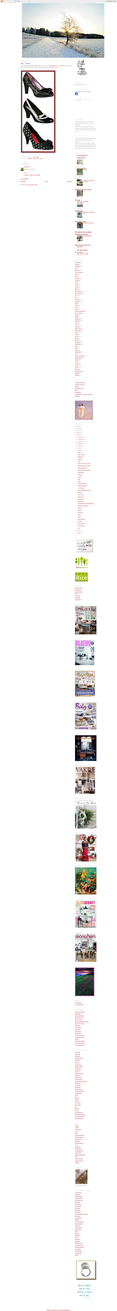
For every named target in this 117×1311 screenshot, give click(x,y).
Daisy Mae (77, 1029)
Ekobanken (77, 1208)
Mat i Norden (78, 1153)
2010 (78, 432)
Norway (77, 336)
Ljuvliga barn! (81, 488)
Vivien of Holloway (79, 1045)
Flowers (77, 305)
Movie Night (78, 330)
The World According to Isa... (84, 245)
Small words (80, 501)
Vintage (77, 367)
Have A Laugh (78, 313)
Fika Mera (77, 1141)
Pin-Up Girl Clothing (80, 1035)
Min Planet (77, 1241)
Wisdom (77, 375)
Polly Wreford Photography (84, 470)
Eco (76, 295)
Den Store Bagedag (79, 1135)
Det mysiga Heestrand (82, 155)
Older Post (69, 181)
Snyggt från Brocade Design (84, 490)
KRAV (76, 1237)
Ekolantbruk (78, 1212)
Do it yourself (78, 293)
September (80, 443)
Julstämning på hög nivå (88, 222)
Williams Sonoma (79, 1118)
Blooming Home (79, 1058)
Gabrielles (77, 1071)
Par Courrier (78, 1103)
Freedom (80, 474)
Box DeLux (77, 1060)
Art (75, 268)
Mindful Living (78, 1243)
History (76, 317)
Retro (76, 348)
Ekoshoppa (77, 1216)
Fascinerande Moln (82, 483)
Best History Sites (79, 388)
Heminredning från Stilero (81, 1081)
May (79, 530)
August (80, 446)
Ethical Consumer (79, 1222)
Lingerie (77, 322)
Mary (79, 479)
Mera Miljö (77, 1239)
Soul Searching (78, 358)
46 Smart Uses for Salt (80, 382)
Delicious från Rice (82, 468)
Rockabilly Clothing (80, 1037)
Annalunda (77, 1054)
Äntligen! (85, 169)
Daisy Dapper (78, 1027)
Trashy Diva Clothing (80, 1043)
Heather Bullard (78, 1079)
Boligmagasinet (78, 588)
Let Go (79, 514)
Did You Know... (79, 291)
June (79, 450)
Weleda (76, 1255)
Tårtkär (79, 452)
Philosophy (77, 342)
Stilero (76, 1110)
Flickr (76, 593)
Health (76, 315)
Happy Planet (78, 1229)
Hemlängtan (78, 1083)
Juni (79, 528)
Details (76, 289)
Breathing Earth (78, 1198)
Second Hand (78, 352)
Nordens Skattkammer (80, 1155)
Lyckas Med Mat (79, 1151)
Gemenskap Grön (79, 1224)
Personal (35, 158)
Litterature (77, 326)
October (80, 441)
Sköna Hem (77, 597)
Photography (78, 344)
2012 (78, 428)
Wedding (77, 373)
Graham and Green (79, 1073)
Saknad (79, 510)
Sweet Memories (79, 1112)
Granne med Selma (81, 168)
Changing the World (82, 485)
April (79, 533)
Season (76, 350)
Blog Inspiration (79, 272)
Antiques (77, 264)
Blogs (76, 274)
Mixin (76, 1095)
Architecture (78, 266)
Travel (76, 361)
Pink (76, 346)
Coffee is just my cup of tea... (84, 463)
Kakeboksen (78, 1147)
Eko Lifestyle (78, 1206)
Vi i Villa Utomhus (79, 1004)
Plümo (79, 481)
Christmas (77, 280)
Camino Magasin (79, 1200)
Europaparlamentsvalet (83, 505)
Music (76, 332)
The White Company (80, 1114)
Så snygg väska (81, 523)
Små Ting (77, 1108)
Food (76, 307)
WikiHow (77, 396)
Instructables (78, 392)
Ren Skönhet (78, 1249)
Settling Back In (80, 246)
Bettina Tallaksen (78, 91)
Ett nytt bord (86, 201)
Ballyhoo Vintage (79, 1017)
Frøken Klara (78, 1069)
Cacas (76, 1131)
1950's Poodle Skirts (79, 1012)
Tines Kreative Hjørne (82, 250)
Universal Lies (81, 525)
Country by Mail (79, 1066)
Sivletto (77, 1039)
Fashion (30, 158)
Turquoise (77, 363)
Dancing (80, 508)
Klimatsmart (78, 1235)
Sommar (80, 492)
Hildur (76, 1231)
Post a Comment (24, 178)
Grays (76, 1145)
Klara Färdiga (78, 1149)
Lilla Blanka (80, 210)
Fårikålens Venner (79, 1143)
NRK (76, 1156)
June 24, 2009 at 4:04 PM (32, 175)
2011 (78, 430)
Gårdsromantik (78, 1077)
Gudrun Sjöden (78, 1227)
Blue (76, 276)
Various (77, 365)
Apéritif (77, 1125)
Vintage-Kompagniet (80, 1116)
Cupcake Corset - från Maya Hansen (86, 503)
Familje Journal (78, 1139)
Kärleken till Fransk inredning (84, 189)
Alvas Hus (77, 1052)
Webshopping (78, 371)
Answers (77, 386)
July (79, 448)
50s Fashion (78, 1014)
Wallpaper (77, 369)
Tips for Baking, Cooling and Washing (84, 394)
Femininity (77, 301)
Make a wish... (78, 328)
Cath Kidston (78, 590)
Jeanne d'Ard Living (79, 1091)
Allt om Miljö (78, 1192)
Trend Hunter (78, 599)
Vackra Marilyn (81, 519)
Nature (76, 334)
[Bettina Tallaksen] (76, 94)
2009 (78, 435)
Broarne (77, 1062)
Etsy (76, 297)
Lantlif (78, 200)
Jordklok (77, 1233)
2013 (78, 426)
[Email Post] (37, 156)
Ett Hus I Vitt (78, 1067)
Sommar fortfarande (87, 235)
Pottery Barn (78, 1105)
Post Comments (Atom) (32, 184)
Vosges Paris (80, 252)
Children (77, 278)
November (80, 439)
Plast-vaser (80, 512)
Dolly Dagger (78, 1031)
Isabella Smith (78, 1089)
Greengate (80, 459)
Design (76, 287)
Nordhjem (77, 1099)
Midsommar (80, 456)
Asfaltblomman (78, 1196)
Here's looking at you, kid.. (84, 465)
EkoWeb (77, 1220)
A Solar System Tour (79, 384)
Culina (76, 1133)
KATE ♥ (26, 167)
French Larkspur (81, 157)
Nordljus (77, 1101)
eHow (76, 390)
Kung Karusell (78, 1093)
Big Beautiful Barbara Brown (82, 1021)
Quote (79, 461)
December (80, 437)
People (76, 338)
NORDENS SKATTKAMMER (84, 232)
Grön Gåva (77, 1225)
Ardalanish (77, 1194)
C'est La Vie (78, 1064)
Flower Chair (81, 494)
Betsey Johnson (78, 1019)
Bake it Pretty (78, 1129)
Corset (76, 284)
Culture (77, 286)
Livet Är (80, 476)
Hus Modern (78, 1085)
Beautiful (77, 270)
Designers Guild (78, 592)
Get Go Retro (78, 1033)
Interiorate (77, 321)
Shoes (41, 158)
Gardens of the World (80, 311)
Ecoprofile (77, 1202)
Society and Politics (79, 356)
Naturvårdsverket (79, 1245)
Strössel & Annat (79, 1158)
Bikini (79, 517)
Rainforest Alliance (79, 1247)
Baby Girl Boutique (79, 1016)
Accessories (77, 262)
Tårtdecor (77, 1162)
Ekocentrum (78, 1210)
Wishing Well (81, 472)
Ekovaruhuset (78, 1218)
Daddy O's (77, 1025)
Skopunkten (53, 65)
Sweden (77, 359)
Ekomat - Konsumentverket (81, 1214)
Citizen (76, 282)
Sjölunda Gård (78, 1253)
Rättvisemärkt (78, 1251)
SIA (76, 1106)
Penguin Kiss (81, 499)
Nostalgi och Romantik (82, 234)
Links (76, 324)
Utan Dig (80, 521)
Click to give (81, 496)
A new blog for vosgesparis (82, 253)
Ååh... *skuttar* (26, 63)
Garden (76, 309)
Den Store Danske (79, 1137)
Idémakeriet (78, 1087)
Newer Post (23, 181)
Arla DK (77, 1127)
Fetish (76, 303)
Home (46, 181)
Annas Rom (77, 1056)
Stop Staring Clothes (80, 1041)
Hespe (78, 179)
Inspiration (77, 319)
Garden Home (78, 1002)
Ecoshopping (78, 1204)
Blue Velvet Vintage (79, 1023)
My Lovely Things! (81, 221)
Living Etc (77, 595)
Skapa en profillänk (87, 91)
